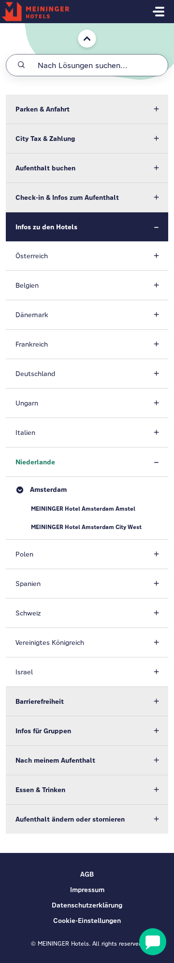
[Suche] (21, 65)
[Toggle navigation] (158, 11)
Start (79, 27)
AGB (87, 874)
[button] (87, 109)
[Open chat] (152, 941)
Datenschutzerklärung (87, 905)
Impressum (87, 889)
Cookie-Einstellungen (87, 920)
